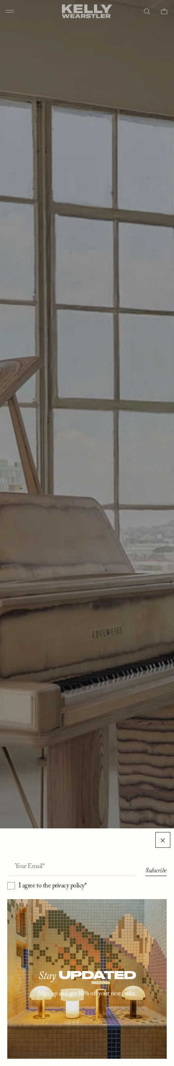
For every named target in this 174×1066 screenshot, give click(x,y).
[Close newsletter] (162, 840)
